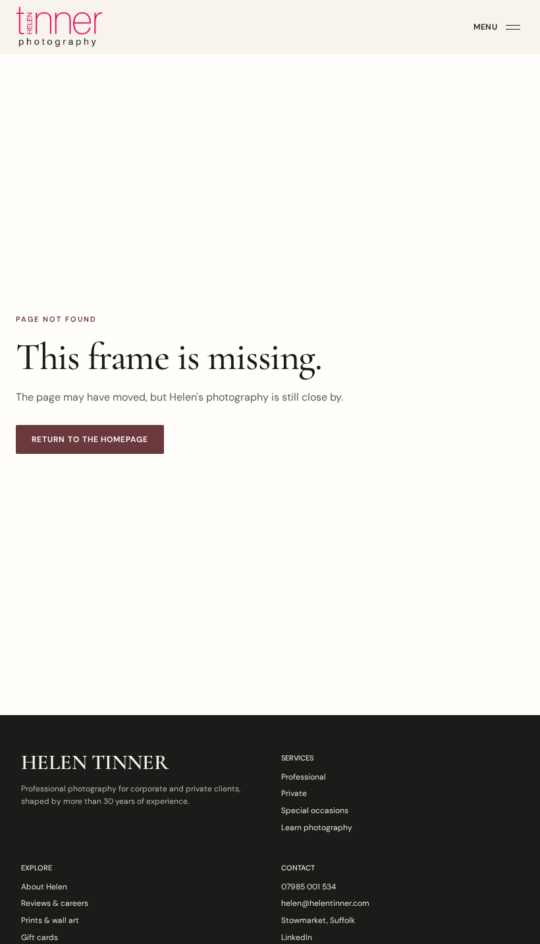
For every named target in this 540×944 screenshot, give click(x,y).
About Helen (44, 887)
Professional (303, 777)
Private (294, 793)
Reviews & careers (54, 903)
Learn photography (316, 827)
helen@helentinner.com (325, 903)
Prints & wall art (50, 920)
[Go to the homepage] (59, 27)
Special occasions (314, 810)
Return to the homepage (90, 439)
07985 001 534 (308, 887)
